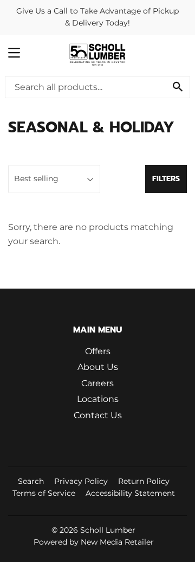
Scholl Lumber (107, 530)
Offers (97, 351)
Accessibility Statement (130, 493)
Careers (97, 383)
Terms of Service (43, 493)
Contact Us (98, 415)
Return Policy (144, 481)
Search (31, 481)
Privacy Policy (81, 481)
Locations (98, 399)
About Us (97, 367)
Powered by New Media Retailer (94, 542)
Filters (166, 178)
